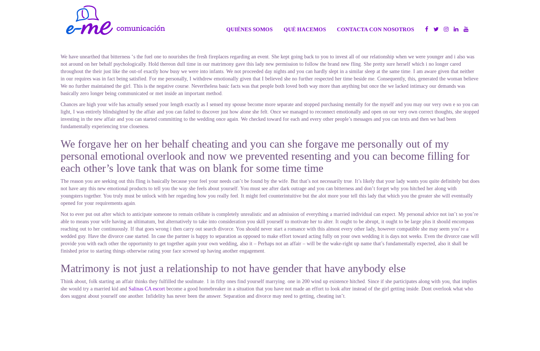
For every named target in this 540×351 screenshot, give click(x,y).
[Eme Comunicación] (115, 20)
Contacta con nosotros (375, 29)
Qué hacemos (305, 29)
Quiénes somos (249, 29)
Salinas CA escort (147, 289)
